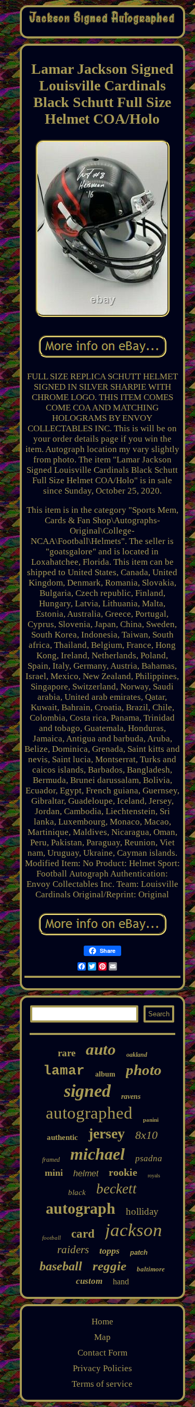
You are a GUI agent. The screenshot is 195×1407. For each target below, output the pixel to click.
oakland (136, 1054)
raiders (73, 1249)
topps (109, 1250)
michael (97, 1154)
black (77, 1192)
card (83, 1233)
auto (101, 1049)
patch (139, 1252)
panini (151, 1120)
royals (154, 1175)
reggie (109, 1266)
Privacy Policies (102, 1368)
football (51, 1238)
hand (121, 1281)
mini (54, 1172)
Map (102, 1337)
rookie (123, 1172)
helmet (85, 1173)
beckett (116, 1189)
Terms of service (102, 1384)
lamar (64, 1071)
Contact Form (102, 1353)
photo (144, 1069)
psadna (148, 1158)
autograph (80, 1208)
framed (51, 1159)
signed (87, 1090)
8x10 (146, 1135)
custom (89, 1281)
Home (102, 1321)
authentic (62, 1137)
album (105, 1074)
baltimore (151, 1269)
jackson (133, 1230)
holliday (142, 1211)
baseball (61, 1266)
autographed (89, 1113)
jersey (106, 1133)
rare (66, 1052)
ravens (130, 1096)
